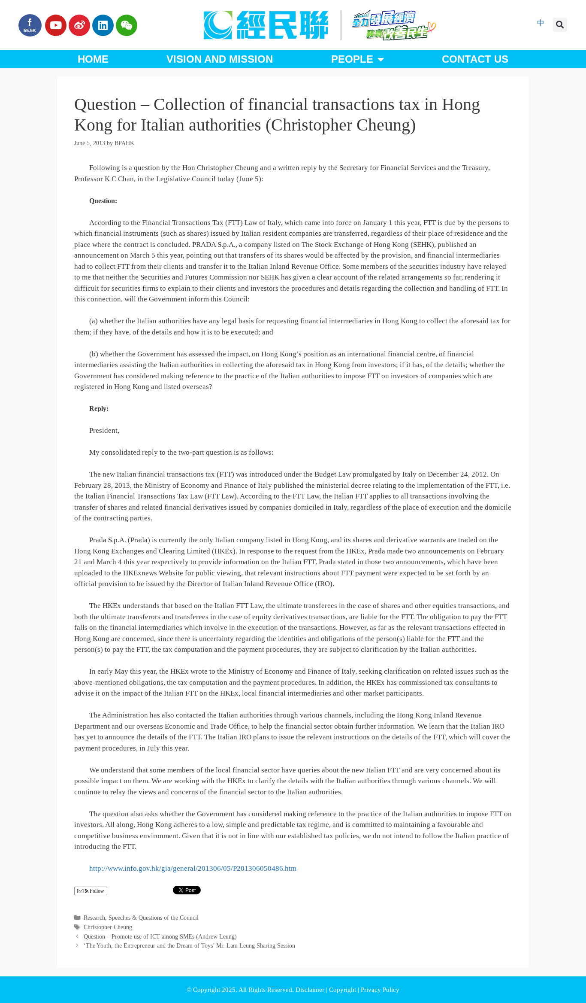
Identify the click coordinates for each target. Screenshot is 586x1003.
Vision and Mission (219, 59)
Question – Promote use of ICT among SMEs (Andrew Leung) (160, 936)
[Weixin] (126, 25)
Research (94, 917)
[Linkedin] (103, 25)
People (352, 59)
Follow (96, 891)
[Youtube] (55, 25)
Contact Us (475, 59)
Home (93, 59)
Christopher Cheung (108, 927)
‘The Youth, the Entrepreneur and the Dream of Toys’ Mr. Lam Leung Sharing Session (189, 945)
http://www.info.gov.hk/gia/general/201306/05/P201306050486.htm (192, 868)
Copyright (343, 989)
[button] (560, 25)
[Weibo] (79, 25)
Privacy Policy (380, 989)
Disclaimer (311, 989)
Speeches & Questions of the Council (154, 917)
